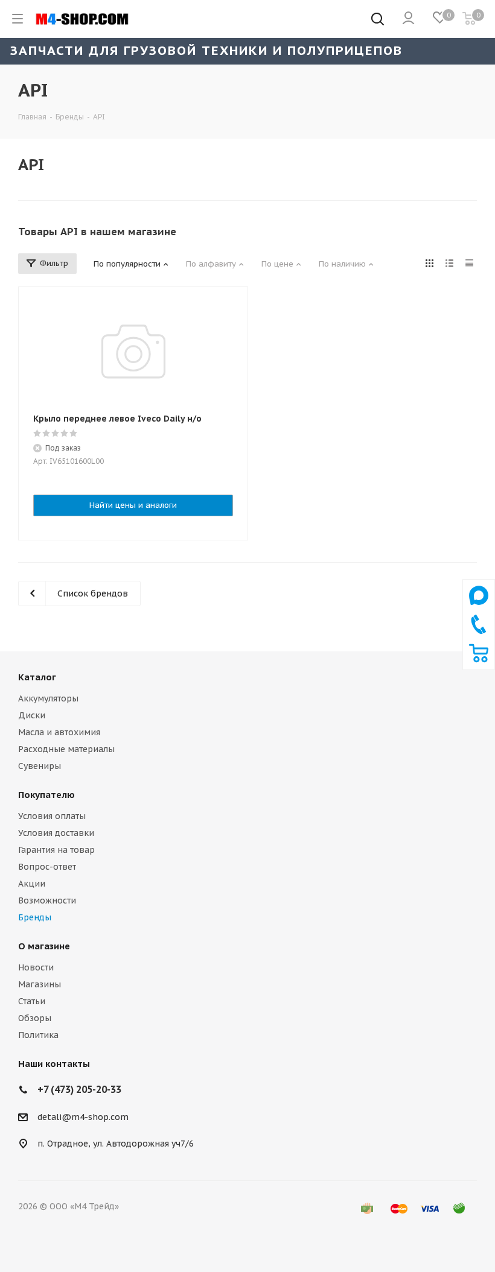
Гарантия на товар (56, 849)
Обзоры (34, 1018)
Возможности (47, 900)
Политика (38, 1035)
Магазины (39, 984)
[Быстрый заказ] (478, 659)
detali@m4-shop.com (83, 1117)
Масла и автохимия (59, 732)
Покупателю (46, 794)
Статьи (31, 1001)
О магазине (44, 946)
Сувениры (39, 766)
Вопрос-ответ (47, 866)
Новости (36, 967)
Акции (31, 883)
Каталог (37, 677)
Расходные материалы (66, 749)
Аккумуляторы (48, 698)
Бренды (34, 917)
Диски (31, 715)
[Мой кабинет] (408, 18)
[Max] (478, 608)
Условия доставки (56, 832)
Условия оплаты (52, 816)
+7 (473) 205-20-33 (79, 1089)
